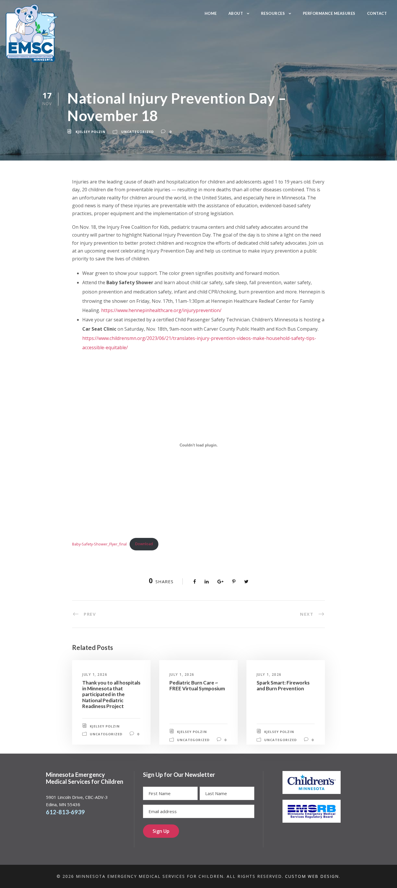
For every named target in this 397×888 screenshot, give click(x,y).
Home (211, 13)
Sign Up (161, 831)
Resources (273, 13)
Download (144, 543)
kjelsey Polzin (90, 131)
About (235, 13)
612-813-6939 (65, 811)
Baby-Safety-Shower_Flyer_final (99, 543)
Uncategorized (137, 131)
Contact (377, 13)
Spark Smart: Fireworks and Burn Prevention (283, 685)
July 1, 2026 (94, 674)
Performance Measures (329, 13)
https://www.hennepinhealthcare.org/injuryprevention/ (161, 310)
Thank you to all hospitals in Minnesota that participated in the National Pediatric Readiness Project (111, 694)
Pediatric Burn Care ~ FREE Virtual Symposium (197, 685)
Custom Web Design (312, 876)
